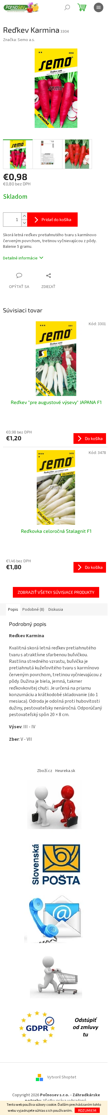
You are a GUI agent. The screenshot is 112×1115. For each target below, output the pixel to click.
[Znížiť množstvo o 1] (24, 223)
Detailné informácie (20, 258)
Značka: (19, 40)
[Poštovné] (56, 861)
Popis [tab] (13, 610)
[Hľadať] (67, 7)
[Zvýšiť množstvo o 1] (24, 216)
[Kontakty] (56, 917)
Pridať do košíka (56, 219)
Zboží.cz (44, 771)
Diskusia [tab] (55, 610)
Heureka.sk (65, 771)
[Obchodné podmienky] (56, 806)
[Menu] (99, 7)
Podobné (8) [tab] (33, 610)
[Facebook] (85, 1027)
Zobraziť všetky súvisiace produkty (56, 592)
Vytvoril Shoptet (61, 1077)
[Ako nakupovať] (56, 972)
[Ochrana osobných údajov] (38, 1027)
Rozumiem (87, 1110)
